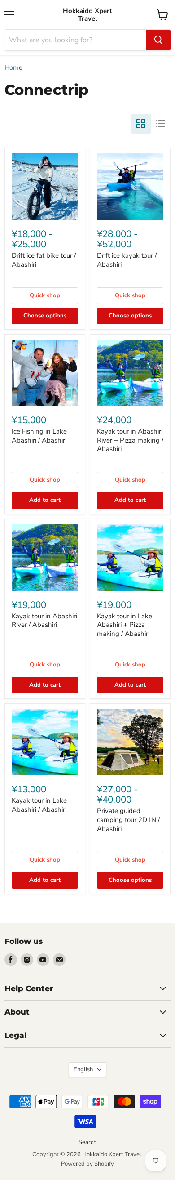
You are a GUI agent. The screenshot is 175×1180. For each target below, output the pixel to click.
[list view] (161, 124)
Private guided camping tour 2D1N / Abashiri (128, 819)
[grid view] (141, 124)
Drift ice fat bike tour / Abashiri (44, 260)
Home (13, 68)
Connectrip (25, 272)
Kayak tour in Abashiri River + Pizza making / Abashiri (130, 440)
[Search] (158, 40)
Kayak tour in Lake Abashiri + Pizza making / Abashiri (124, 625)
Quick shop (45, 295)
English (83, 1069)
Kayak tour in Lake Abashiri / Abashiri (39, 805)
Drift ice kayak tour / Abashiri (127, 260)
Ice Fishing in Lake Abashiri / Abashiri (39, 436)
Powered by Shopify (87, 1164)
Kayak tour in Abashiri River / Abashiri (44, 621)
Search (87, 1142)
